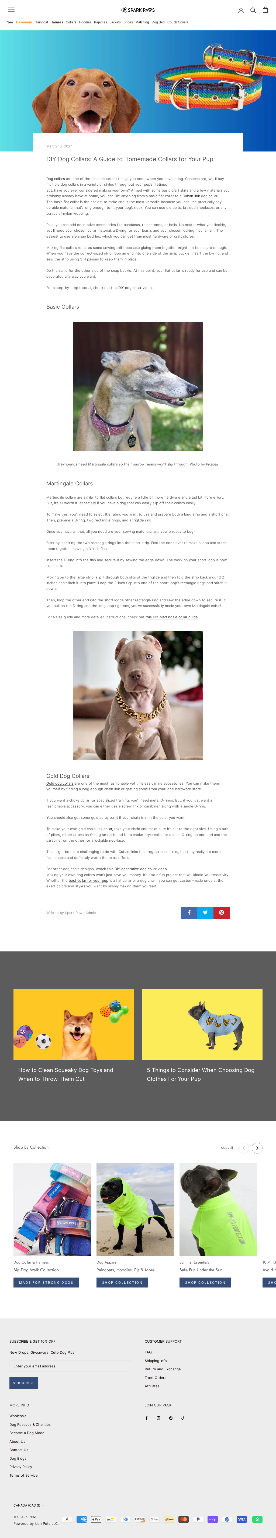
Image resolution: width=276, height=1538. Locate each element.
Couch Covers (177, 22)
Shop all (227, 1148)
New (10, 22)
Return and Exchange (163, 1369)
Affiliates (152, 1386)
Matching (142, 22)
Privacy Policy (20, 1467)
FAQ (148, 1352)
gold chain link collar (95, 829)
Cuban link (191, 196)
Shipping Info (156, 1361)
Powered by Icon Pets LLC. (36, 1523)
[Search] (253, 10)
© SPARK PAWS (25, 1517)
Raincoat (41, 22)
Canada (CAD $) (26, 1505)
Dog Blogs (17, 1458)
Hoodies (85, 22)
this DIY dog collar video (131, 287)
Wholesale (18, 1416)
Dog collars (55, 179)
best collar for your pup (88, 880)
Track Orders (155, 1377)
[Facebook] (146, 1418)
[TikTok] (183, 1418)
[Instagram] (158, 1418)
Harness (57, 22)
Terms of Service (23, 1475)
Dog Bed (158, 22)
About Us (17, 1441)
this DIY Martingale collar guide (172, 617)
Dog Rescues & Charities (30, 1424)
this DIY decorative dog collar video (137, 869)
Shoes (128, 22)
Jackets (115, 22)
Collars (71, 22)
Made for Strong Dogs (46, 1283)
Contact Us (18, 1450)
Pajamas (100, 22)
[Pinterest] (170, 1418)
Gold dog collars (60, 783)
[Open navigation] (11, 10)
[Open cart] (265, 10)
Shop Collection (122, 1283)
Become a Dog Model (27, 1433)
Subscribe (24, 1383)
